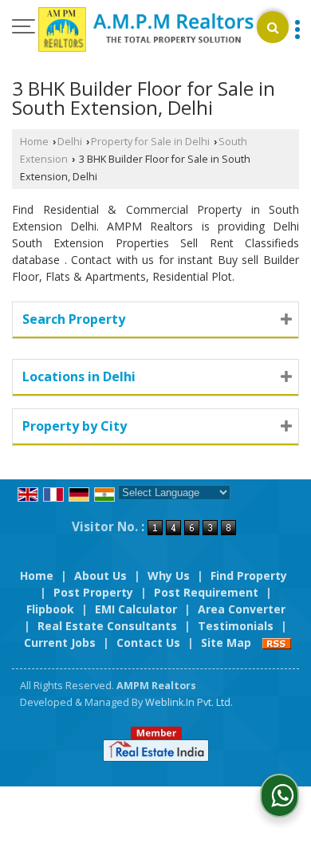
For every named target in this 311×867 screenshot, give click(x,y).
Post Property (93, 592)
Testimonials (236, 625)
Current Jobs (60, 642)
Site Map (226, 642)
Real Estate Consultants (107, 625)
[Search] (273, 27)
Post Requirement (206, 592)
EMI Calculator (136, 609)
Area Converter (241, 609)
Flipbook (50, 609)
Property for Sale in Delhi (150, 141)
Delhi (69, 141)
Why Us (169, 575)
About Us (100, 575)
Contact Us (148, 642)
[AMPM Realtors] (146, 30)
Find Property (249, 575)
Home (34, 141)
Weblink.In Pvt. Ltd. (189, 702)
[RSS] (276, 642)
